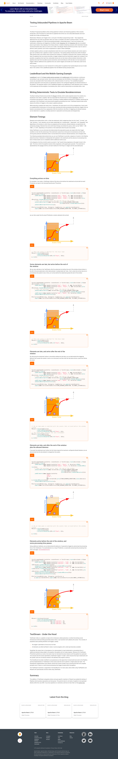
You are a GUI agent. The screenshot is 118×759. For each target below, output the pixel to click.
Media (59, 739)
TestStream (75, 97)
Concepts (48, 736)
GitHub (71, 737)
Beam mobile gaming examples (51, 77)
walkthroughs (65, 77)
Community (48, 3)
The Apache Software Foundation (42, 748)
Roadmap (40, 3)
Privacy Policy (54, 748)
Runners (48, 739)
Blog (62, 3)
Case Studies (69, 3)
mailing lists (81, 682)
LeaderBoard (33, 77)
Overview (36, 736)
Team (59, 737)
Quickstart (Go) (37, 742)
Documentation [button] (30, 3)
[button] (58, 12)
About (14, 3)
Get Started (21, 3)
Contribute (55, 3)
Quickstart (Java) (38, 737)
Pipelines (48, 737)
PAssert (55, 96)
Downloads (36, 744)
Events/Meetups (61, 741)
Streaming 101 (63, 43)
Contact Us (60, 742)
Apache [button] (109, 3)
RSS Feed (60, 748)
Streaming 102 (73, 43)
